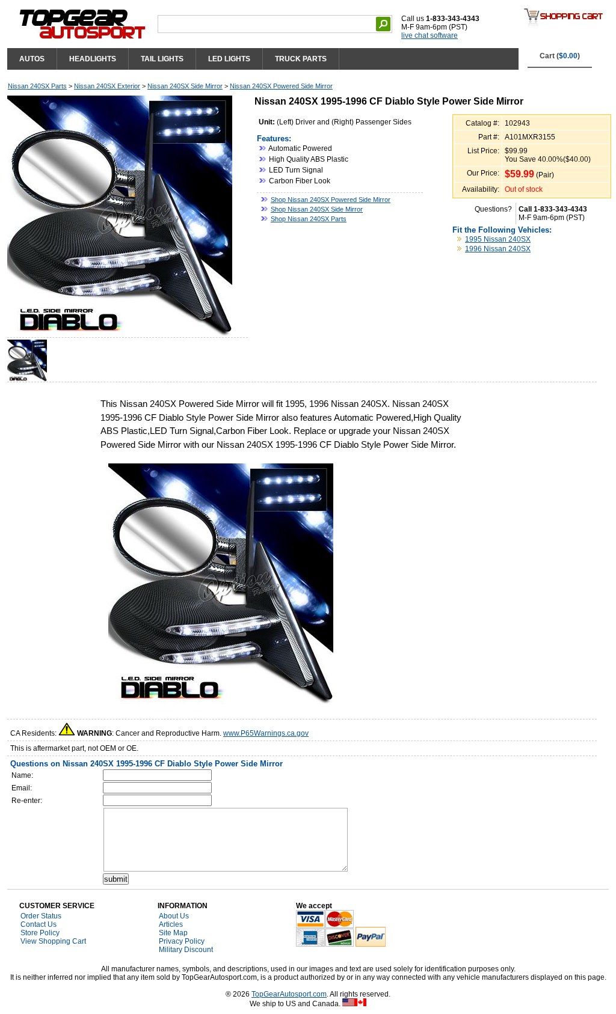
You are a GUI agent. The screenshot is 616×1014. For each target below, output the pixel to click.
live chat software (429, 35)
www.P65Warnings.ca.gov (266, 733)
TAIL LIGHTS (162, 59)
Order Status (40, 916)
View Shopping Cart (53, 941)
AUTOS (32, 59)
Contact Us (38, 924)
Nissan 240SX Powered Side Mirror (281, 86)
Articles (171, 924)
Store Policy (40, 933)
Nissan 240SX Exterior (107, 86)
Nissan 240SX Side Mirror (185, 86)
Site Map (173, 933)
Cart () (560, 56)
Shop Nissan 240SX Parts (308, 218)
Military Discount (186, 949)
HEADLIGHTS (92, 59)
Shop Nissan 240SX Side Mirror (317, 209)
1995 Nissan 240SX (498, 239)
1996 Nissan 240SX (498, 249)
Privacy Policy (182, 941)
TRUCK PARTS (301, 59)
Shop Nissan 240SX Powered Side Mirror (330, 199)
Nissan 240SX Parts (37, 86)
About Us (174, 916)
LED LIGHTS (229, 59)
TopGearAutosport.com (289, 994)
